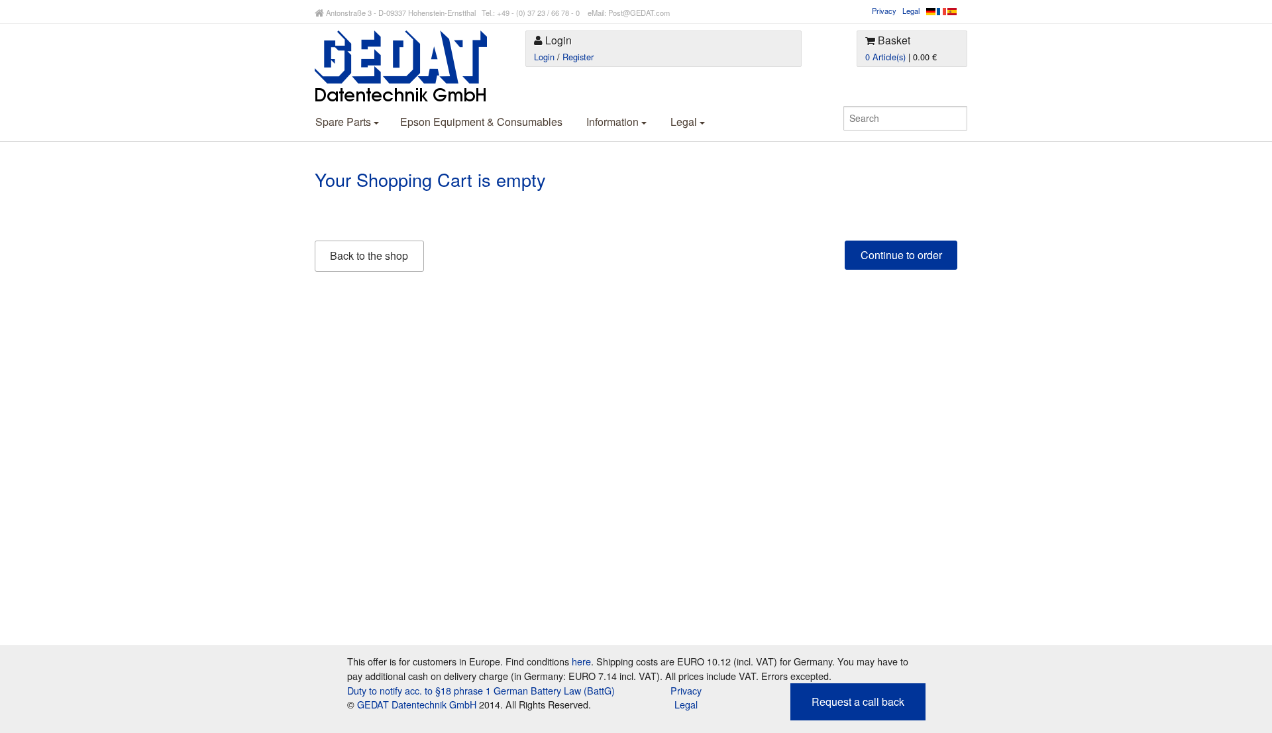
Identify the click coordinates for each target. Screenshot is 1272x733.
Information (613, 121)
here (581, 661)
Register (578, 56)
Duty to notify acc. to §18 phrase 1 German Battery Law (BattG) (481, 690)
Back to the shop (369, 255)
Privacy (884, 10)
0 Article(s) (885, 56)
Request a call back (858, 701)
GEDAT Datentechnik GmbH (416, 704)
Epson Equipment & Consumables (481, 121)
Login (544, 56)
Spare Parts (344, 121)
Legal (911, 10)
